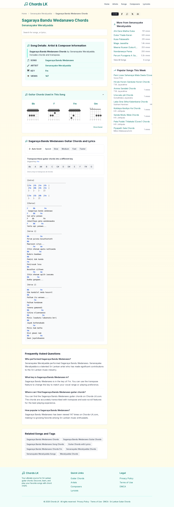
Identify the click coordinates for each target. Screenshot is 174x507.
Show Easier (98, 127)
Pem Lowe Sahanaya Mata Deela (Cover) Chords (137, 75)
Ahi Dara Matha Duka (124, 31)
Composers (135, 4)
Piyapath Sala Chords (124, 128)
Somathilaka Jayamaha (123, 98)
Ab (30, 167)
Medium (65, 149)
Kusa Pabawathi (121, 39)
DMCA (123, 486)
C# (58, 167)
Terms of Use (126, 482)
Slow (56, 149)
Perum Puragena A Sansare (126, 55)
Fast (74, 149)
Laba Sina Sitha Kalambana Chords (131, 101)
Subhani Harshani (121, 104)
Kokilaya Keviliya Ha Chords (127, 108)
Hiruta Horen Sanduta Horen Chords (132, 82)
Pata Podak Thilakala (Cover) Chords (132, 121)
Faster (82, 149)
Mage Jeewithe (121, 43)
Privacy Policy (126, 478)
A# (41, 167)
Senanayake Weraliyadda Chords (81, 449)
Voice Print (118, 78)
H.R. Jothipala (119, 111)
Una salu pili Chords (123, 95)
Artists (115, 4)
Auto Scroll (36, 149)
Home (106, 4)
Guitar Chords (77, 478)
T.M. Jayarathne (120, 84)
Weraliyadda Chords (69, 454)
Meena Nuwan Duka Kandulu (126, 47)
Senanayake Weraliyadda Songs (41, 454)
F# (86, 167)
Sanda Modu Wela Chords (126, 115)
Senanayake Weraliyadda (41, 13)
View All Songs (120, 60)
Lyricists (146, 4)
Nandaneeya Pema (123, 51)
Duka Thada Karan (123, 35)
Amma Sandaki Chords (125, 88)
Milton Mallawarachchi (123, 131)
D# (69, 167)
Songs (124, 4)
